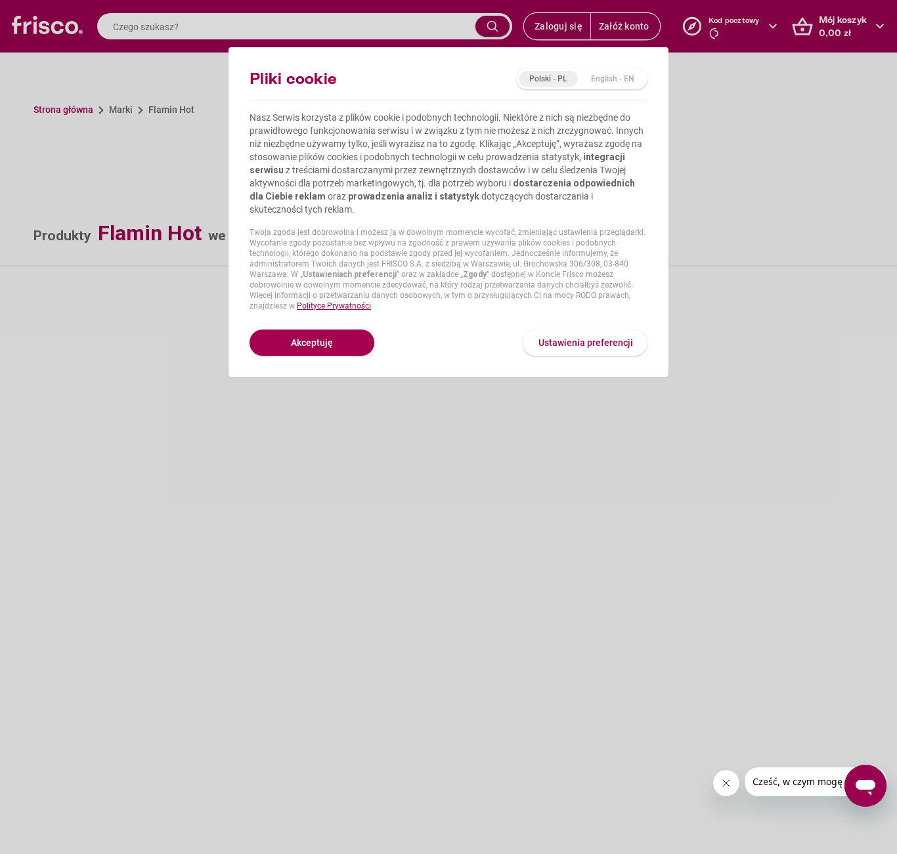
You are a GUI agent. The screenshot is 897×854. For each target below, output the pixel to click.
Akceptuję (312, 342)
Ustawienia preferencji (585, 342)
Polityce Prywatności (334, 305)
